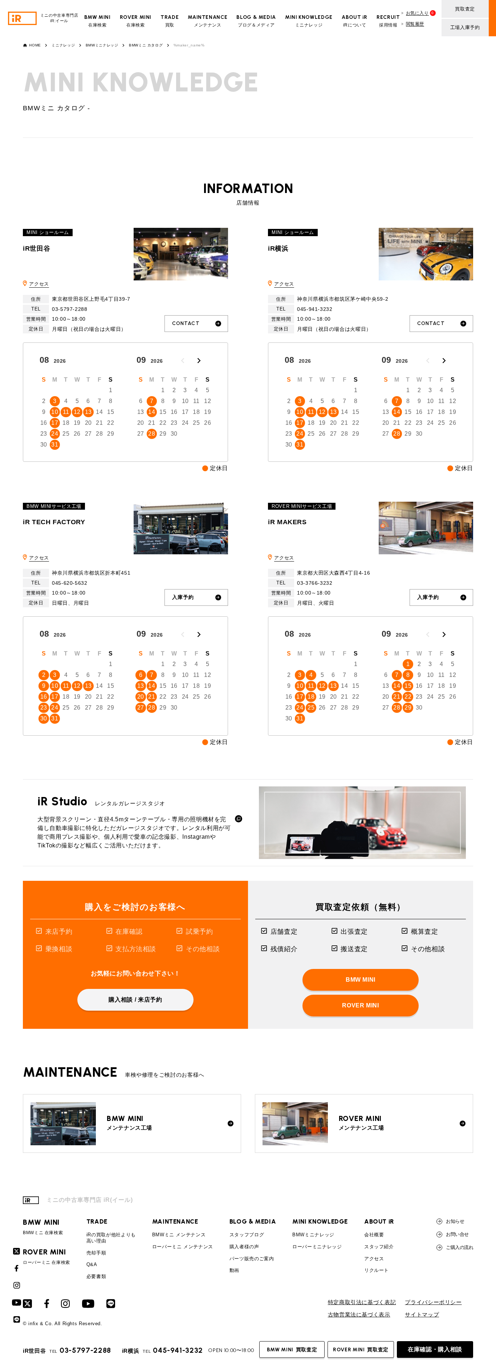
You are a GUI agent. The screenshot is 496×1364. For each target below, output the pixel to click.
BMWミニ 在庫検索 (43, 1227)
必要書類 (96, 1276)
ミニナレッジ (63, 45)
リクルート (376, 1270)
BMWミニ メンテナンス (179, 1234)
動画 (234, 1270)
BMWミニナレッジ (102, 45)
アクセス (39, 284)
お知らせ (455, 1221)
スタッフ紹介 (379, 1246)
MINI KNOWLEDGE (320, 1221)
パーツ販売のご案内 (251, 1258)
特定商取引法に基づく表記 (362, 1302)
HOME (35, 45)
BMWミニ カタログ (146, 45)
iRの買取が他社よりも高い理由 (111, 1238)
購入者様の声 (244, 1246)
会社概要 (374, 1234)
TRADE (96, 1221)
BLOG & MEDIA (252, 1221)
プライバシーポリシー (433, 1302)
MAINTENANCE (175, 1221)
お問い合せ (457, 1234)
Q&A (91, 1264)
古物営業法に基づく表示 (359, 1315)
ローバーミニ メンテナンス (182, 1246)
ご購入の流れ (459, 1247)
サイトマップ (422, 1315)
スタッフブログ (246, 1234)
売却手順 (96, 1253)
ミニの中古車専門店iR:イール (59, 18)
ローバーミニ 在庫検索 (46, 1256)
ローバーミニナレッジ (317, 1246)
